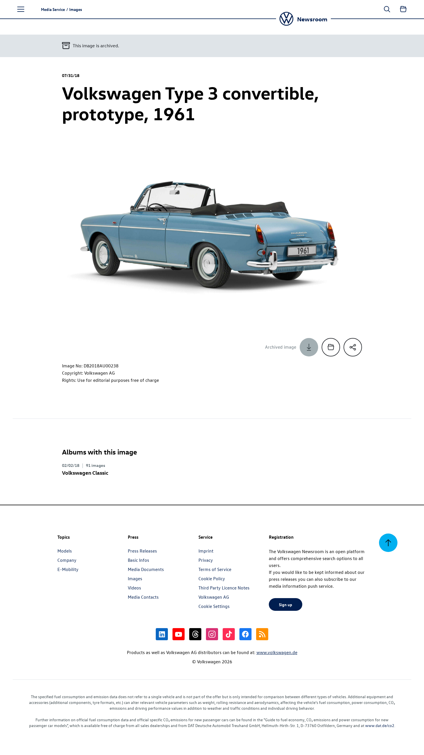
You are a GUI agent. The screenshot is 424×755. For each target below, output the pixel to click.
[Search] (387, 9)
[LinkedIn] (162, 634)
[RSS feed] (262, 634)
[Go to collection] (403, 9)
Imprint (205, 551)
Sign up (285, 604)
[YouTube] (178, 634)
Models (64, 551)
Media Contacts (143, 597)
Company (66, 560)
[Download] (309, 347)
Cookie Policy (211, 578)
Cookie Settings (214, 606)
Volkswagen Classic (85, 472)
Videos (134, 588)
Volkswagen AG (213, 597)
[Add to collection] (331, 347)
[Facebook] (245, 634)
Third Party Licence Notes (223, 588)
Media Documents (146, 569)
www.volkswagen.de (276, 652)
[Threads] (195, 634)
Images (135, 578)
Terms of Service (214, 569)
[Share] (353, 347)
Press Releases (142, 551)
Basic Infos (138, 560)
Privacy (205, 560)
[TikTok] (229, 634)
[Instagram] (212, 634)
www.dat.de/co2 (379, 725)
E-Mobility (67, 569)
